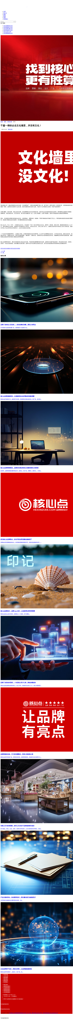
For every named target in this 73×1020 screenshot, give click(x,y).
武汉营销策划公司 (8, 33)
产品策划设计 (6, 987)
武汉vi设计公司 (7, 31)
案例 (4, 16)
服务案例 (5, 977)
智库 (4, 17)
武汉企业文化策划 (15, 248)
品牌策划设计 (6, 986)
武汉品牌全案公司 (8, 28)
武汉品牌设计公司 (8, 27)
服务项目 (5, 979)
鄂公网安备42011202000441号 (50, 1013)
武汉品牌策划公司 (8, 25)
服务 (4, 14)
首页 (4, 11)
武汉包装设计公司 (8, 30)
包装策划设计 (6, 990)
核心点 (5, 13)
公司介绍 (5, 976)
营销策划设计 (6, 989)
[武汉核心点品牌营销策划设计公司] (27, 6)
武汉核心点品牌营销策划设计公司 (17, 1013)
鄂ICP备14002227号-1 (37, 1013)
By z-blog (29, 1013)
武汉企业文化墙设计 (6, 248)
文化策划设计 (6, 992)
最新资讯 (5, 980)
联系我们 (5, 19)
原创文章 (9, 121)
